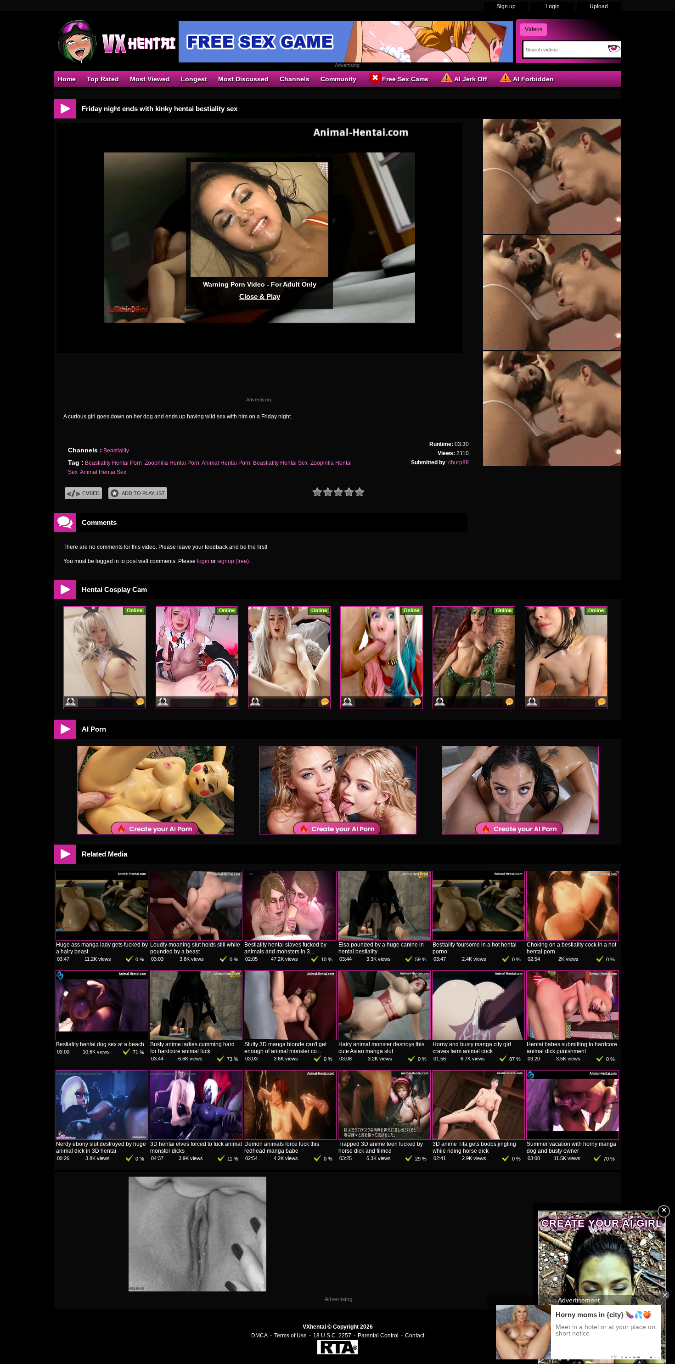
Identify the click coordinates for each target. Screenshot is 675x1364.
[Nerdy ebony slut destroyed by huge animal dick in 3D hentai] (102, 1137)
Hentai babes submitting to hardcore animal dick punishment (572, 1047)
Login (553, 6)
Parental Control (378, 1335)
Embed (91, 493)
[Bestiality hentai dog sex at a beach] (102, 1038)
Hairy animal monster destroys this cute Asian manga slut (381, 1047)
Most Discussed (243, 79)
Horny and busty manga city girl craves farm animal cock (472, 1047)
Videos (533, 29)
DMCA (259, 1335)
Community (338, 79)
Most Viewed (150, 79)
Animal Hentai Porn (226, 463)
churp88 (458, 462)
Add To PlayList (143, 493)
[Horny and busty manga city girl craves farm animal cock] (478, 1038)
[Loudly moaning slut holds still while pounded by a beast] (196, 938)
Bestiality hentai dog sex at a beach (100, 1044)
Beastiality (116, 450)
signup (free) (233, 561)
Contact (414, 1335)
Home (67, 79)
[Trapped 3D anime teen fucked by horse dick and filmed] (384, 1137)
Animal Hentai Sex (103, 472)
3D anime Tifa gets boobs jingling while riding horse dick (474, 1147)
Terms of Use (290, 1335)
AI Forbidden (533, 79)
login (203, 561)
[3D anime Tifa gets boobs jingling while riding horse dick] (478, 1137)
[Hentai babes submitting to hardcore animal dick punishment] (573, 1038)
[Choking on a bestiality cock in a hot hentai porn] (573, 938)
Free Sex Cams (405, 79)
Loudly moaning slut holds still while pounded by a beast (195, 948)
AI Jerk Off (470, 79)
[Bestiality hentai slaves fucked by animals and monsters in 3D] (290, 938)
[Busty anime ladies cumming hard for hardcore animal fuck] (196, 1038)
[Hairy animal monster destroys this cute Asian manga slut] (384, 1038)
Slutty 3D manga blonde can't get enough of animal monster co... (285, 1047)
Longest (194, 79)
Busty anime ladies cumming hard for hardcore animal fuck (192, 1047)
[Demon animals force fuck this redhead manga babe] (290, 1137)
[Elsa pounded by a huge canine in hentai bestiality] (384, 938)
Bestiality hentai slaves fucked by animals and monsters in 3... (285, 948)
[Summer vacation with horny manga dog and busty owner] (573, 1137)
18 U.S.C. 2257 (332, 1335)
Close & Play (259, 296)
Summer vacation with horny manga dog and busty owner (571, 1147)
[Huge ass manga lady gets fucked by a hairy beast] (102, 938)
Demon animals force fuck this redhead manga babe (281, 1147)
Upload (599, 6)
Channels (294, 79)
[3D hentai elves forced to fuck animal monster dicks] (196, 1137)
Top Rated (103, 79)
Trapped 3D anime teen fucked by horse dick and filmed (380, 1147)
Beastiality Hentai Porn (113, 463)
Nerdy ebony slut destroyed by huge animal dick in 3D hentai (101, 1147)
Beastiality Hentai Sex (280, 463)
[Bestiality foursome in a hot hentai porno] (478, 938)
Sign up (506, 6)
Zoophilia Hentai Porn (172, 463)
